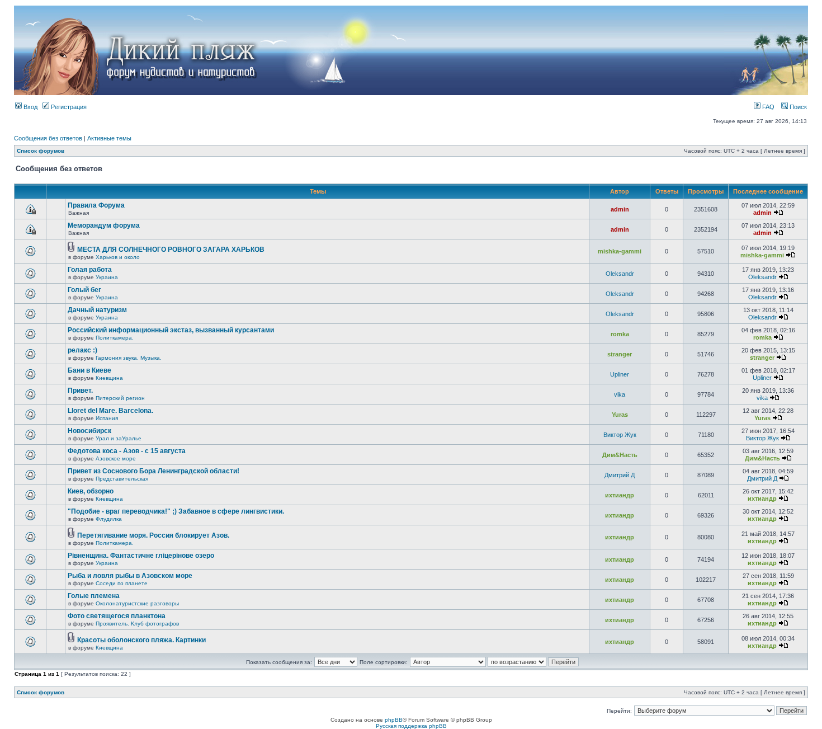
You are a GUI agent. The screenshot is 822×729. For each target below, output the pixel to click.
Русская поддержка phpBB (411, 726)
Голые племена (94, 596)
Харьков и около (118, 257)
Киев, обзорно (91, 491)
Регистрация (68, 107)
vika (619, 394)
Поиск (797, 107)
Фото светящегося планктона (117, 616)
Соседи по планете (122, 583)
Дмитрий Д (619, 475)
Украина (107, 277)
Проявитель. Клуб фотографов (137, 623)
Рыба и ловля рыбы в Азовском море (130, 576)
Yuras (620, 414)
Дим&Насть (619, 454)
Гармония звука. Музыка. (129, 358)
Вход (29, 107)
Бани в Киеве (89, 370)
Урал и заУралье (118, 438)
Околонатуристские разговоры (137, 603)
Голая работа (90, 270)
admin (620, 209)
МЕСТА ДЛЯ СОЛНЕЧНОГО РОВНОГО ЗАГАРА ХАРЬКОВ (170, 249)
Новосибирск (89, 431)
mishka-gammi (619, 251)
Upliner (619, 374)
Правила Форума (96, 205)
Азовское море (116, 458)
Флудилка (109, 519)
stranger (619, 354)
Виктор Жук (619, 434)
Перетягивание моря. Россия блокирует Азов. (153, 535)
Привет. (80, 390)
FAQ (767, 107)
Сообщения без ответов (48, 138)
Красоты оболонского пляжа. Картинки (141, 640)
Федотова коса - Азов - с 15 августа (127, 451)
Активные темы (109, 138)
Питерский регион (120, 398)
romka (620, 334)
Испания (107, 418)
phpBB (394, 720)
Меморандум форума (104, 225)
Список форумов (40, 151)
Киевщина (109, 378)
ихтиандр (619, 495)
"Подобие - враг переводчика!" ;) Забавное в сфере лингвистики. (176, 511)
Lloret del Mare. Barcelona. (110, 411)
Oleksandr (620, 273)
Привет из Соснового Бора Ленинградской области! (153, 471)
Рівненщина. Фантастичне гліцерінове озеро (141, 555)
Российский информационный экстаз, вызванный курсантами (171, 330)
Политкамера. (115, 338)
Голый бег (84, 290)
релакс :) (82, 350)
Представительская (122, 479)
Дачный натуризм (97, 310)
